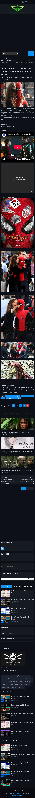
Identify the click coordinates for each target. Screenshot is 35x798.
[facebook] (17, 2)
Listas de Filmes (27, 679)
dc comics (11, 679)
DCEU (3, 682)
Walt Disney (28, 682)
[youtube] (23, 2)
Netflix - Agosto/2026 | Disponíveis (21, 705)
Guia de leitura (14, 684)
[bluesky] (26, 2)
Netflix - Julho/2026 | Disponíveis (21, 731)
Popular (17, 586)
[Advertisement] (17, 32)
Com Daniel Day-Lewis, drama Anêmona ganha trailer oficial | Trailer (17, 471)
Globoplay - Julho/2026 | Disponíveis (22, 722)
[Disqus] (17, 514)
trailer (28, 60)
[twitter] (15, 790)
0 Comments (4, 79)
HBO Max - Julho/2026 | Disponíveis (22, 714)
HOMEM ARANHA (10, 59)
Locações (4, 684)
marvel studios (25, 684)
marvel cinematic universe (27, 396)
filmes (4, 679)
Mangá (17, 676)
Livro (18, 679)
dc (29, 676)
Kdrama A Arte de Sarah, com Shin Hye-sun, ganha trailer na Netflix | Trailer (16, 452)
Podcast (10, 676)
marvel (23, 676)
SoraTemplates (16, 793)
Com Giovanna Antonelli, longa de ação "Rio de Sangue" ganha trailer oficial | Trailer (15, 433)
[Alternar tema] (31, 2)
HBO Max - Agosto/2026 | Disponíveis (22, 599)
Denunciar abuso (7, 638)
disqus (23, 488)
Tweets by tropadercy (7, 633)
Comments (28, 586)
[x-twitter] (20, 2)
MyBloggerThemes (17, 795)
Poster (9, 60)
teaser (23, 60)
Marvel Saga (5, 687)
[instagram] (19, 790)
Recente (6, 586)
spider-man (16, 60)
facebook (30, 488)
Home (2, 59)
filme (3, 676)
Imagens (19, 59)
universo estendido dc (17, 687)
